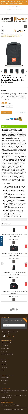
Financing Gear (4, 351)
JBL (6, 90)
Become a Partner (5, 348)
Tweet (2, 85)
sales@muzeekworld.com (7, 402)
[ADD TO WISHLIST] (26, 75)
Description (4, 126)
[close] (26, 2)
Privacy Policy (4, 364)
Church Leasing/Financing (7, 354)
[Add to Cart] (13, 242)
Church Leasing (4, 380)
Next (25, 263)
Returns (2, 370)
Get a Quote (3, 383)
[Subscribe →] (24, 325)
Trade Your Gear (4, 345)
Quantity (3, 106)
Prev (2, 263)
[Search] (25, 26)
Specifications (5, 219)
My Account (3, 361)
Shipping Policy (4, 367)
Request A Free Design (6, 342)
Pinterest (7, 85)
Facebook (4, 85)
